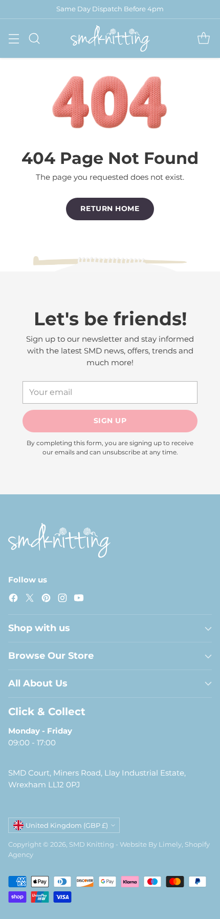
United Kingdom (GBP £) (67, 825)
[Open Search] (34, 38)
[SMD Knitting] (110, 38)
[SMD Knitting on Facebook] (13, 600)
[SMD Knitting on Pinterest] (46, 600)
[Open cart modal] (203, 38)
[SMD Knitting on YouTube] (79, 600)
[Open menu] (13, 38)
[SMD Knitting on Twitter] (30, 600)
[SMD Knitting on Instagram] (62, 600)
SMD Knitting (91, 844)
